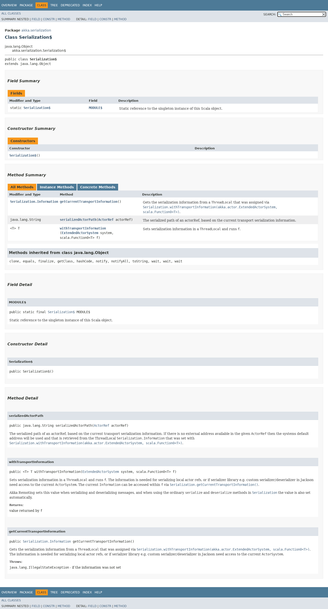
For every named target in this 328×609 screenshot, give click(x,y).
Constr (49, 19)
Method (64, 19)
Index (87, 5)
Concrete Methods (97, 187)
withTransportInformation (83, 228)
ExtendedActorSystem (80, 233)
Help (98, 5)
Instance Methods (57, 187)
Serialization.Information (34, 201)
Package (26, 5)
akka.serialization (36, 30)
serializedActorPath (78, 220)
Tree (54, 5)
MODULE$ (95, 108)
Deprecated (70, 5)
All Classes (11, 13)
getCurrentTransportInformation (88, 201)
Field (36, 19)
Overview (9, 5)
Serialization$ (37, 108)
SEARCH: (269, 14)
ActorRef (106, 220)
